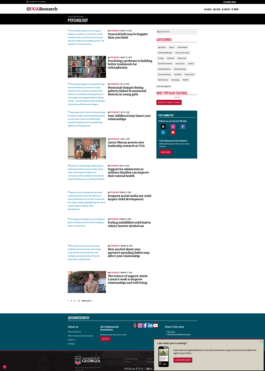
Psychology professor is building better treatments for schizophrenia (130, 64)
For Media (71, 344)
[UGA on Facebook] (137, 368)
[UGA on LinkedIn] (151, 368)
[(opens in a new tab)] (87, 40)
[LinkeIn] (150, 327)
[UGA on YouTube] (148, 368)
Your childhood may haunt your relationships (129, 117)
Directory (128, 362)
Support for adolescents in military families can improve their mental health (128, 172)
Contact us (71, 340)
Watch (227, 9)
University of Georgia (90, 360)
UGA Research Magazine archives (178, 334)
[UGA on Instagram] (142, 368)
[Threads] (134, 327)
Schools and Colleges (132, 359)
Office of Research (74, 332)
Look (218, 9)
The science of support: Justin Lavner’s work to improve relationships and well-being (128, 279)
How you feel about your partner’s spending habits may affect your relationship (129, 252)
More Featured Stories (169, 102)
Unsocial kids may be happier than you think (128, 35)
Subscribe (165, 152)
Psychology (114, 30)
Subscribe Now (182, 360)
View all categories (163, 86)
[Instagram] (140, 327)
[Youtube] (155, 327)
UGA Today (171, 332)
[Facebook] (145, 327)
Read (209, 9)
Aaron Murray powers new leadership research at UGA (126, 144)
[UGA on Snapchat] (145, 368)
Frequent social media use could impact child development (129, 197)
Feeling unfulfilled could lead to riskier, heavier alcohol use (129, 224)
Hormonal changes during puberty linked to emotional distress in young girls (127, 91)
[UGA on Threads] (139, 368)
